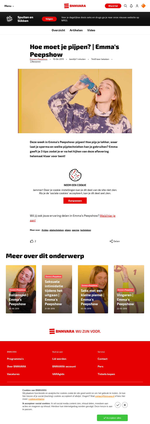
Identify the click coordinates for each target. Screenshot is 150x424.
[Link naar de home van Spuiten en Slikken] (9, 18)
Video (91, 30)
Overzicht (58, 30)
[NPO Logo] (143, 6)
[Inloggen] (137, 6)
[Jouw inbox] (131, 5)
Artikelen (76, 30)
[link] (45, 229)
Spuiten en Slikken (25, 18)
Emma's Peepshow (38, 59)
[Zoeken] (125, 6)
